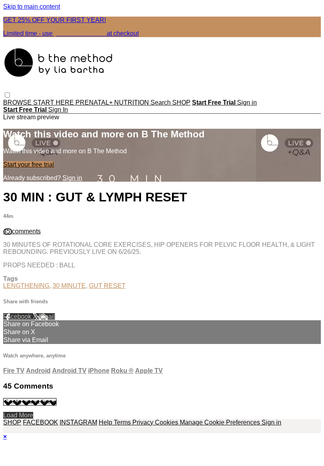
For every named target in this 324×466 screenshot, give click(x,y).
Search (161, 102)
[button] (7, 95)
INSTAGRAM (78, 422)
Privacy (143, 422)
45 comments (22, 231)
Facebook (18, 316)
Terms (123, 422)
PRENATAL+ (94, 102)
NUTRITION (132, 102)
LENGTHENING (26, 285)
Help (106, 422)
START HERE (54, 102)
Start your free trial (28, 164)
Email (47, 316)
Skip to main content (31, 6)
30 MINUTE (69, 285)
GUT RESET (107, 285)
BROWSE (18, 102)
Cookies (167, 422)
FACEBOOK (40, 422)
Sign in (247, 102)
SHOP (181, 102)
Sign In (58, 109)
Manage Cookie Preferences (221, 422)
